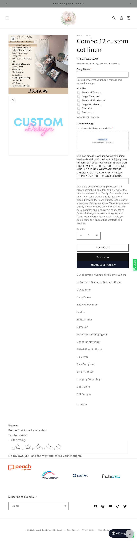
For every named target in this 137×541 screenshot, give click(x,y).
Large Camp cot (90, 96)
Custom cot (88, 112)
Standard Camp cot (92, 92)
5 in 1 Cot (87, 108)
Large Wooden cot (92, 104)
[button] (7, 18)
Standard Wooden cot (94, 100)
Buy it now (102, 257)
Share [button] (84, 404)
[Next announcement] (130, 3)
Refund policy (73, 530)
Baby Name (84, 69)
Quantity (81, 229)
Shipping (94, 63)
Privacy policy (88, 530)
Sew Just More (39, 530)
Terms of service (105, 530)
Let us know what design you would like (95, 128)
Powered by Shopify (54, 530)
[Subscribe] (64, 506)
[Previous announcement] (6, 3)
